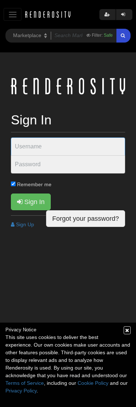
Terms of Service (24, 383)
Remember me (33, 184)
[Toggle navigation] (12, 14)
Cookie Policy (93, 383)
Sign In (33, 202)
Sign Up (24, 224)
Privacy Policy (21, 391)
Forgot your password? (85, 218)
